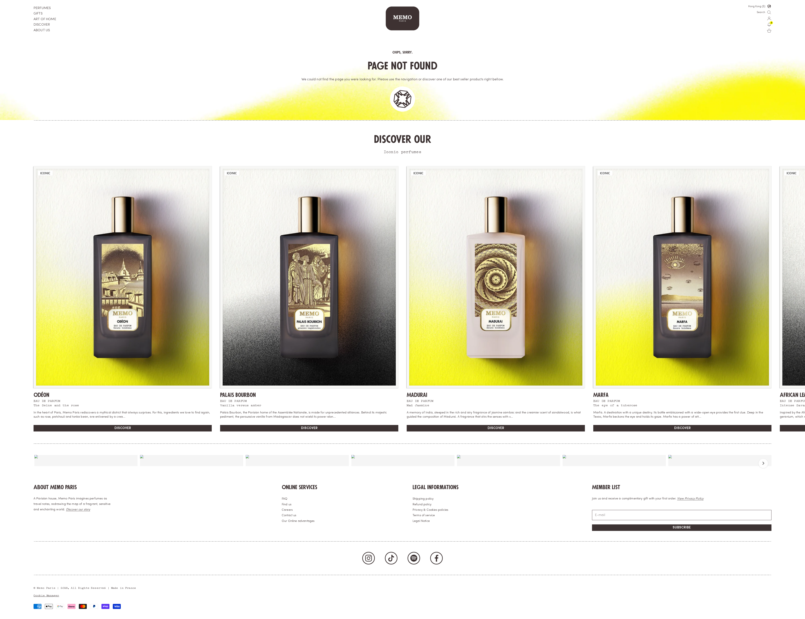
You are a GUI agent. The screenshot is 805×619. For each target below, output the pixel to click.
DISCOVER (42, 24)
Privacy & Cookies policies (430, 510)
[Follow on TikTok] (391, 558)
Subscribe (682, 527)
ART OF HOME (45, 19)
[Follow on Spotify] (414, 558)
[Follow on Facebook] (436, 558)
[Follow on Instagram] (368, 558)
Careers (287, 510)
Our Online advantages (298, 521)
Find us (286, 504)
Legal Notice (421, 521)
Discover (122, 428)
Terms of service (424, 515)
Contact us (289, 515)
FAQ (284, 498)
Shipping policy (423, 498)
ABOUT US (42, 30)
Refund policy (422, 504)
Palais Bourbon (238, 395)
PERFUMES (42, 8)
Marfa (601, 395)
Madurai (417, 395)
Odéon (41, 395)
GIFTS (38, 13)
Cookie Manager (46, 595)
